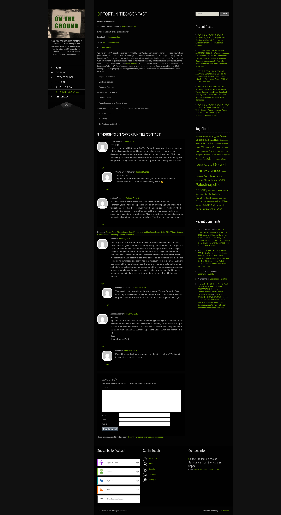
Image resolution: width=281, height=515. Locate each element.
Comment (106, 388)
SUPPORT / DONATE (64, 87)
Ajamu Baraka (201, 136)
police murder (212, 190)
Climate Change (212, 147)
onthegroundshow (113, 37)
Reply (102, 168)
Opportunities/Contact (67, 91)
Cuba (211, 151)
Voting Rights (202, 209)
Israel (216, 171)
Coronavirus (204, 151)
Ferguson (218, 159)
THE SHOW (60, 72)
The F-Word (209, 201)
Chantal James (222, 144)
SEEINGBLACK (61, 96)
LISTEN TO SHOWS (64, 77)
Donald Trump (220, 151)
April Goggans (213, 136)
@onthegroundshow (111, 42)
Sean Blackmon (212, 198)
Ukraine (207, 205)
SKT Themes (224, 511)
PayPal (133, 27)
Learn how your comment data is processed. (145, 437)
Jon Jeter (210, 176)
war (209, 209)
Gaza (199, 165)
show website (131, 63)
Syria (203, 201)
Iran (210, 171)
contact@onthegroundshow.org (207, 469)
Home (58, 67)
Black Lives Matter (212, 140)
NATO (222, 180)
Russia (200, 197)
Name (105, 415)
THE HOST (60, 82)
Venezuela (219, 205)
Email (104, 420)
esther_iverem (105, 48)
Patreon (125, 27)
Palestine (203, 184)
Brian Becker (210, 143)
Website (105, 424)
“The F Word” (216, 209)
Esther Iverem (217, 154)
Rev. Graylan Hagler (212, 194)
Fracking (225, 159)
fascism (208, 159)
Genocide (208, 165)
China (198, 148)
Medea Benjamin (212, 180)
